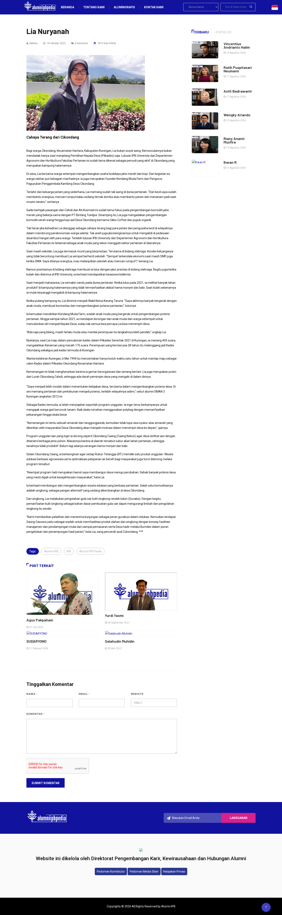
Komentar (35, 713)
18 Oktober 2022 (56, 43)
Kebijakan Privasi (174, 871)
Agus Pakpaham (39, 620)
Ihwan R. (231, 162)
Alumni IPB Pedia (90, 551)
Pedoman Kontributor (111, 871)
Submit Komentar (45, 783)
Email (84, 693)
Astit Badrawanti (238, 91)
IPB (69, 551)
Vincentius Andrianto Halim (237, 45)
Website (137, 693)
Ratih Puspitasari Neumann (238, 69)
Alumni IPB (51, 551)
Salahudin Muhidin (119, 641)
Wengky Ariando (237, 115)
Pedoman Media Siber (144, 871)
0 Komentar (81, 43)
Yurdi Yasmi (114, 615)
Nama (32, 693)
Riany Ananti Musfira (234, 140)
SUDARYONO (36, 641)
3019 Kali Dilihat (106, 43)
